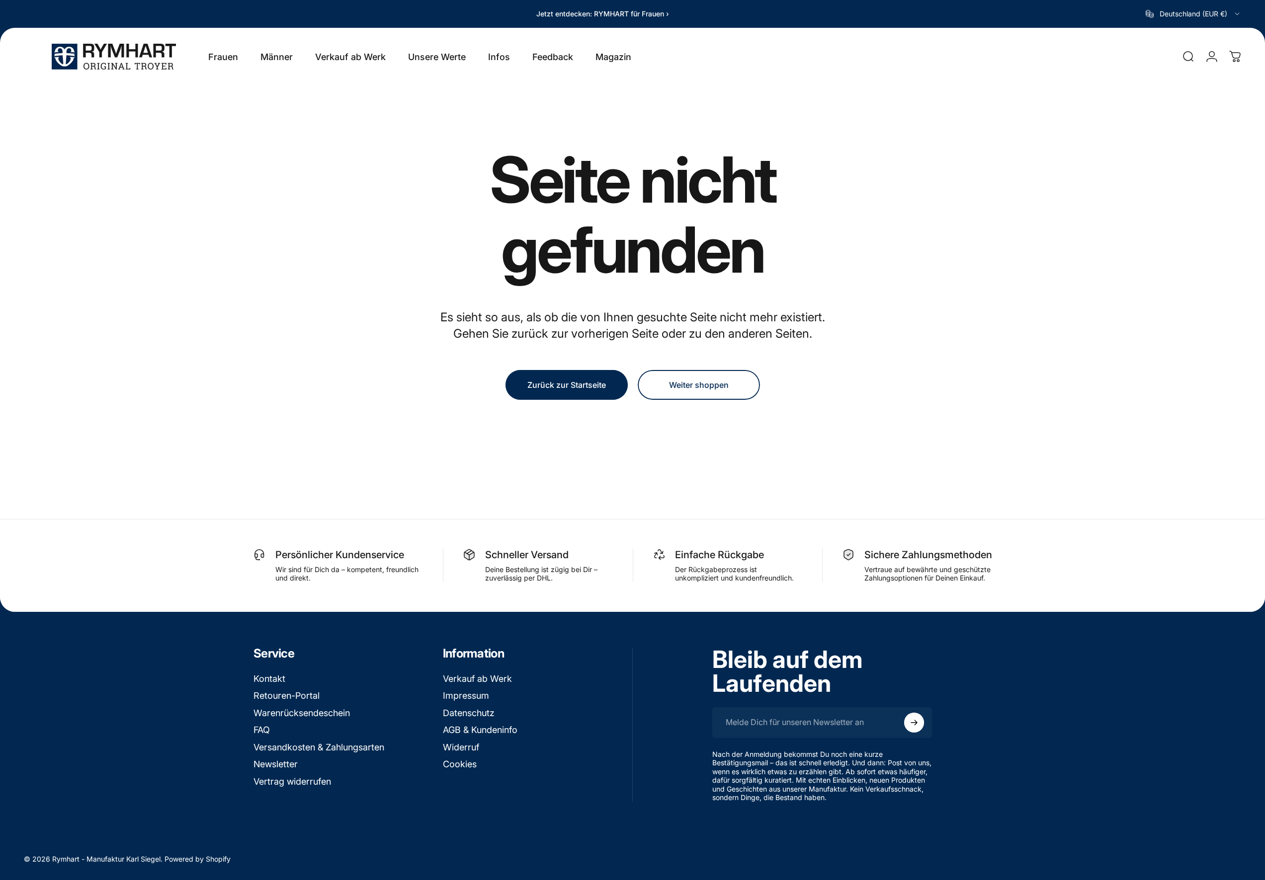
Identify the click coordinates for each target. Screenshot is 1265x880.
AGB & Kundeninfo (480, 730)
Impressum (466, 695)
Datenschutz (469, 713)
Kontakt (269, 678)
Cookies (460, 764)
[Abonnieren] (914, 723)
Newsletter (275, 764)
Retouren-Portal (286, 695)
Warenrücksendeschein (301, 713)
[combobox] (1193, 14)
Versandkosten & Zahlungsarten (318, 747)
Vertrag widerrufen (292, 781)
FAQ (261, 730)
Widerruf (461, 747)
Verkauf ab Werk (477, 678)
